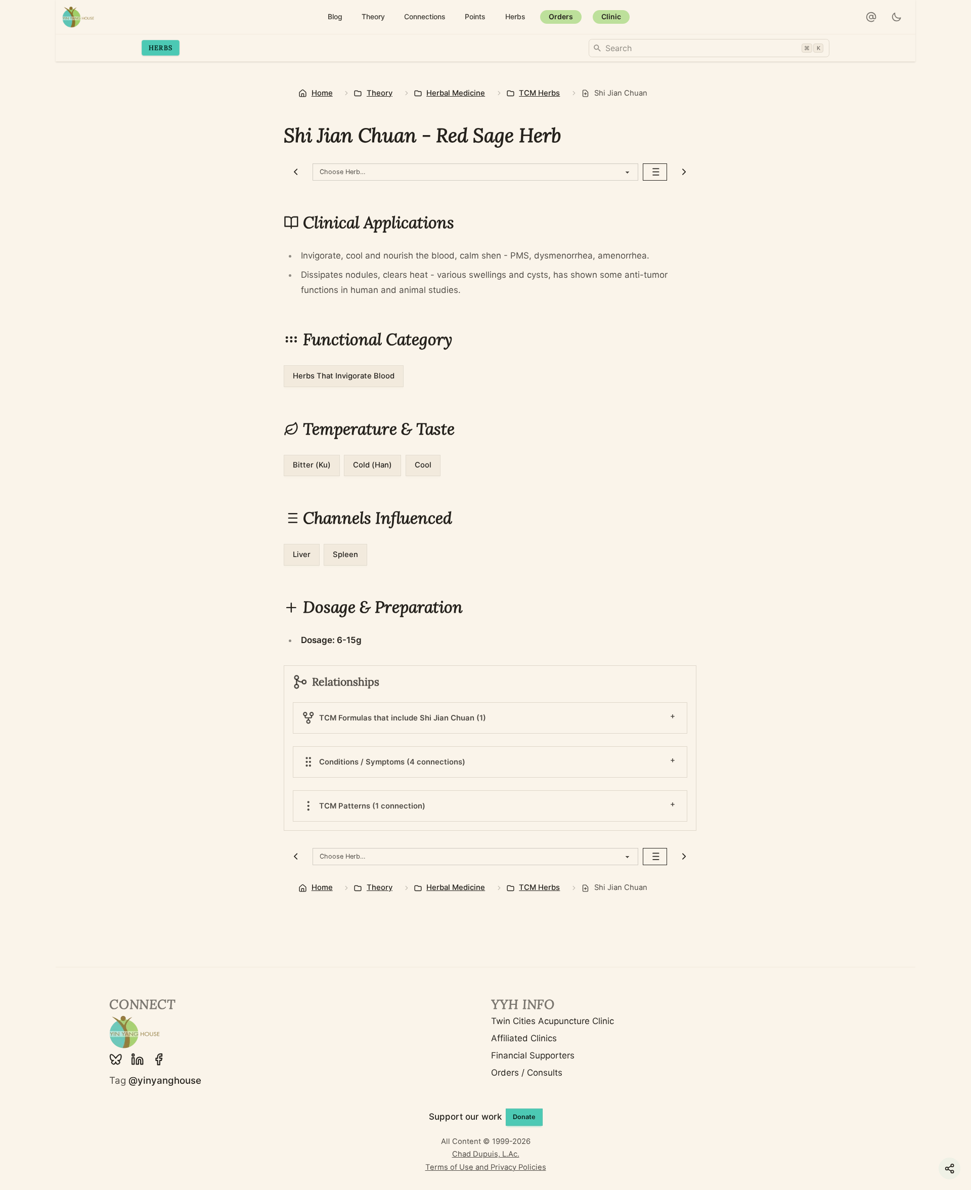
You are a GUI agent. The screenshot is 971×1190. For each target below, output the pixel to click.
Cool (423, 465)
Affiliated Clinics (524, 1038)
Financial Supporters (533, 1055)
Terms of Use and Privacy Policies (485, 1167)
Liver (302, 554)
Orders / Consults (526, 1073)
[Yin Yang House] (78, 17)
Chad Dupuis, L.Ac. (485, 1154)
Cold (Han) (372, 465)
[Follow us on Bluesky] (115, 1059)
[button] (871, 17)
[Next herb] (684, 172)
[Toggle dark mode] (897, 17)
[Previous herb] (296, 172)
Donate (524, 1117)
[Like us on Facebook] (158, 1059)
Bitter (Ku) (312, 465)
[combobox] (709, 48)
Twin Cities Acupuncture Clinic (552, 1021)
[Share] (949, 1168)
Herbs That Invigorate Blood (343, 375)
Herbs (160, 48)
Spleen (345, 554)
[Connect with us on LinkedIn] (137, 1059)
